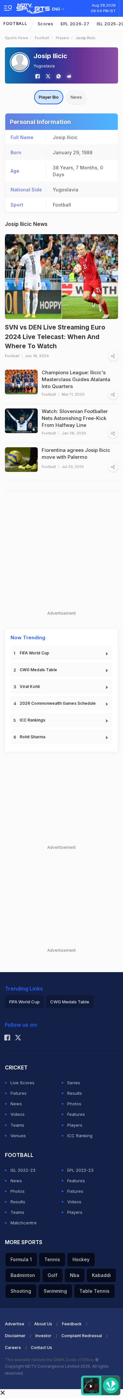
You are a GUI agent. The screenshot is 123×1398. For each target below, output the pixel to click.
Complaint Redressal (81, 1335)
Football (15, 23)
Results (74, 1093)
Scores (45, 23)
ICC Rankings (32, 720)
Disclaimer (15, 1335)
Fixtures (18, 1093)
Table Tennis (94, 1291)
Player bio (49, 97)
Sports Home (16, 38)
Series (73, 1082)
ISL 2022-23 (22, 1170)
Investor (43, 1335)
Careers (13, 1347)
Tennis (52, 1259)
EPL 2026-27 (75, 23)
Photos (74, 1103)
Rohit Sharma (32, 736)
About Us (43, 1323)
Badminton (22, 1275)
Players (62, 38)
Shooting (20, 1291)
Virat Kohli (30, 686)
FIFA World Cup (34, 652)
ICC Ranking (79, 1135)
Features (76, 1114)
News (76, 97)
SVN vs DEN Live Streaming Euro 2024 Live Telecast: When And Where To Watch (55, 337)
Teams (17, 1125)
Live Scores (22, 1082)
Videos (17, 1114)
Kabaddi (101, 1275)
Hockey (81, 1259)
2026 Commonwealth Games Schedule (58, 703)
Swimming (55, 1291)
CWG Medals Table (38, 669)
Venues (18, 1135)
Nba (74, 1275)
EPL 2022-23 (80, 1170)
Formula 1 (21, 1259)
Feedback (72, 1323)
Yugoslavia (44, 65)
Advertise (14, 1323)
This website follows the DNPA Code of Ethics (50, 1359)
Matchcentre (23, 1222)
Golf (52, 1275)
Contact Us (41, 1347)
